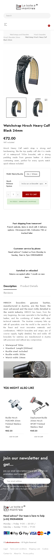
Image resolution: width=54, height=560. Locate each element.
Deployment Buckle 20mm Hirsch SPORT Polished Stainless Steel (38, 422)
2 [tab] (28, 444)
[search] (47, 15)
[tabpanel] (14, 418)
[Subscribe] (47, 480)
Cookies (45, 549)
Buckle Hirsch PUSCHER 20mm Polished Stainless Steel (13, 422)
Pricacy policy (28, 553)
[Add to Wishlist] (45, 194)
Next (50, 107)
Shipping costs (34, 549)
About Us (17, 553)
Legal (5, 549)
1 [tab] (25, 444)
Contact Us (7, 553)
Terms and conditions (18, 549)
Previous (3, 107)
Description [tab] (10, 286)
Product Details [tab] (29, 286)
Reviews (8, 293)
